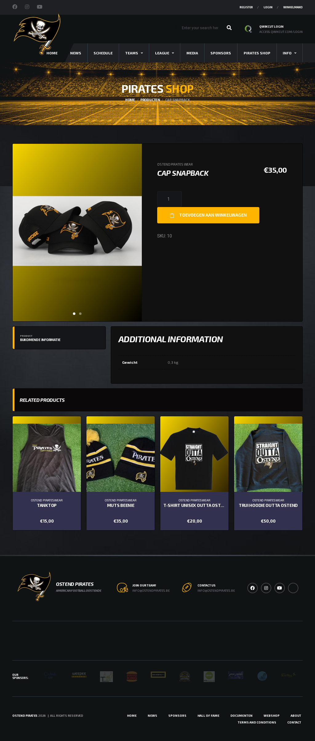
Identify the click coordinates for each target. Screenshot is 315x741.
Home (132, 715)
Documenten (241, 715)
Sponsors (220, 53)
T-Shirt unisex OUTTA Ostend (196, 505)
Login (268, 7)
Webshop (272, 715)
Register (246, 7)
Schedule (103, 53)
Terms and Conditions (257, 722)
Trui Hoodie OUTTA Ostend (268, 505)
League (162, 53)
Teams (131, 53)
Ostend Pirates (25, 715)
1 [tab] (74, 313)
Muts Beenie (120, 505)
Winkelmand (293, 7)
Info (287, 53)
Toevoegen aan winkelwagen (213, 215)
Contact (294, 722)
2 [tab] (80, 313)
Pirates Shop (257, 53)
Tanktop (47, 505)
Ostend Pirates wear (175, 164)
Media (192, 53)
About (296, 715)
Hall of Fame (208, 715)
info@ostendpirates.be (151, 590)
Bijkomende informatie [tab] (40, 338)
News (75, 53)
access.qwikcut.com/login (281, 31)
